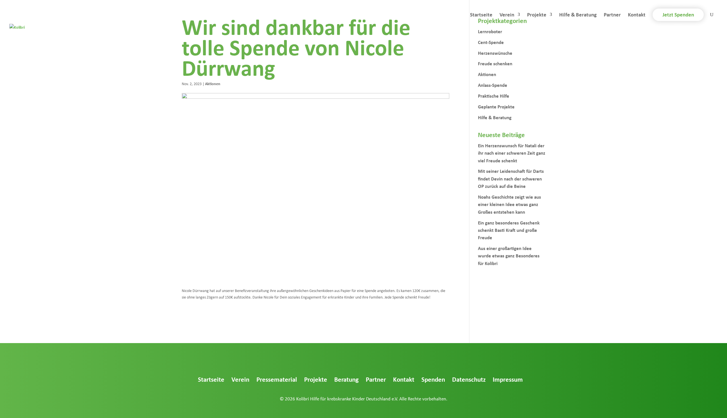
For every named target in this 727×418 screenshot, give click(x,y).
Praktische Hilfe (493, 96)
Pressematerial (276, 379)
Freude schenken (495, 63)
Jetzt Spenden (678, 14)
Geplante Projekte (496, 106)
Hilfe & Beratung (578, 15)
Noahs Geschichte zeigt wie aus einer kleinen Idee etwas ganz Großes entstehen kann (509, 204)
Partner (612, 15)
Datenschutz (469, 379)
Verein (507, 15)
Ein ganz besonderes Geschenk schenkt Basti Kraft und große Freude (509, 230)
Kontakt (636, 15)
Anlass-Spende (492, 85)
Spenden (433, 379)
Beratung (346, 379)
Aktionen (212, 83)
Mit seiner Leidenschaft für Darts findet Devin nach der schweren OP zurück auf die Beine (511, 178)
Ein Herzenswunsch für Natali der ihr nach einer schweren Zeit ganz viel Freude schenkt (511, 153)
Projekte (536, 15)
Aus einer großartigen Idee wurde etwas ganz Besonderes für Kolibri (509, 255)
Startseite (481, 15)
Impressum (508, 379)
